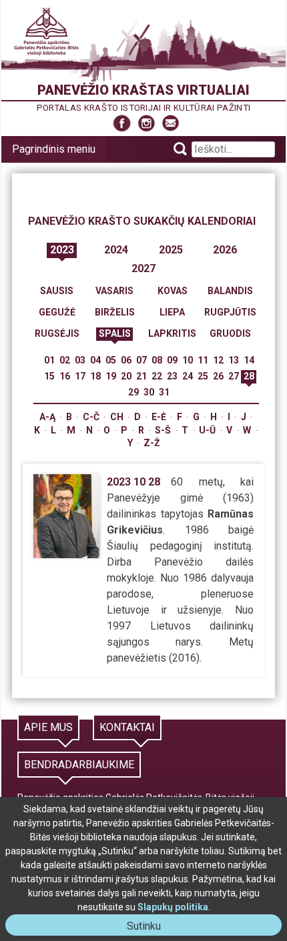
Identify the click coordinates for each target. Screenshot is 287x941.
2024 (116, 249)
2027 (143, 268)
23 (172, 376)
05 (110, 360)
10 (187, 360)
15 (49, 376)
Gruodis (230, 333)
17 (80, 376)
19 (110, 376)
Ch (116, 416)
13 (233, 360)
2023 (62, 249)
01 (49, 360)
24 (187, 376)
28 (249, 376)
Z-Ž (152, 442)
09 (172, 360)
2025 (171, 249)
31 (164, 392)
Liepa (172, 312)
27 (233, 376)
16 (64, 376)
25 (203, 376)
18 (95, 376)
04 (95, 360)
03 (80, 360)
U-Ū (207, 430)
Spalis (115, 333)
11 (203, 360)
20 (126, 376)
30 (149, 392)
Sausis (56, 290)
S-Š (163, 430)
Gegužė (57, 312)
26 (218, 376)
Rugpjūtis (230, 312)
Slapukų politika (172, 907)
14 (249, 360)
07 (141, 360)
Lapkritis (172, 333)
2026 (225, 249)
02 (64, 360)
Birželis (115, 312)
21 (141, 376)
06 (126, 360)
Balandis (230, 290)
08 (157, 360)
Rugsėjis (57, 333)
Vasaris (114, 290)
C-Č (91, 416)
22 (157, 376)
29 (133, 392)
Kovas (173, 290)
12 (218, 360)
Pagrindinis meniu (53, 149)
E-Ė (159, 416)
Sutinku (149, 927)
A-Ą (47, 416)
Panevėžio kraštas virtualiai (143, 90)
